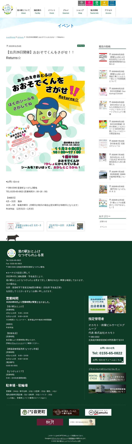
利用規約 (72, 438)
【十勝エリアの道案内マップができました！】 (117, 205)
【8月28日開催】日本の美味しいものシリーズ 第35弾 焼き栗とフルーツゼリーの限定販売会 (117, 129)
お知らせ (103, 221)
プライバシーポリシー (59, 438)
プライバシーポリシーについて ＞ (104, 369)
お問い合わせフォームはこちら (107, 360)
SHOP (104, 4)
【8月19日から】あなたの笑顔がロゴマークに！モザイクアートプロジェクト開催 (117, 109)
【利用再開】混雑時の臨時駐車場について (117, 176)
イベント (81, 46)
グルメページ (16, 343)
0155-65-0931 (12, 366)
